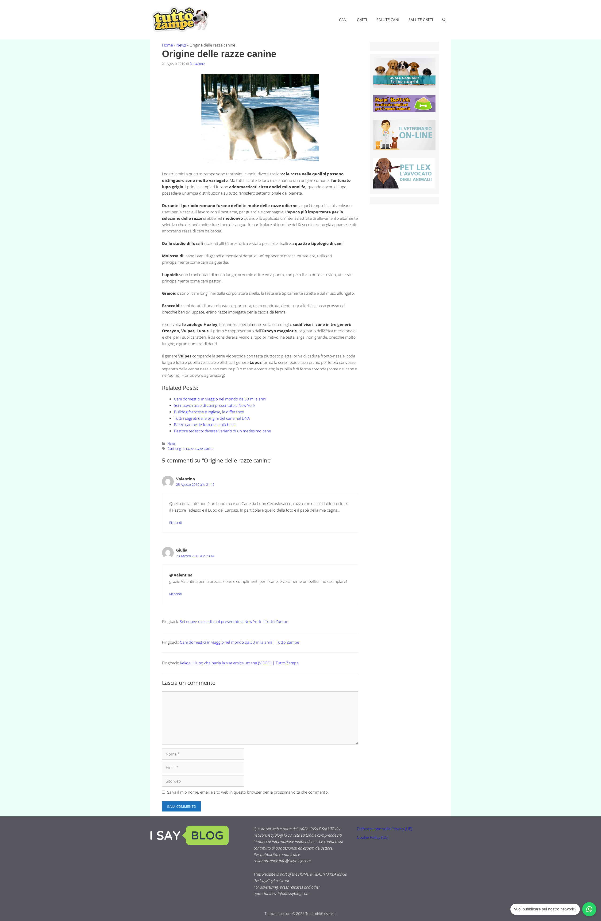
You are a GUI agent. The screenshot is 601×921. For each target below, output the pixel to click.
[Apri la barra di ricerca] (444, 20)
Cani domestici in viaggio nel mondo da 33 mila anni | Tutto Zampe (239, 642)
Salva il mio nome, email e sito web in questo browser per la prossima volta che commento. (248, 792)
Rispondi (175, 522)
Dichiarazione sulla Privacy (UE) (384, 828)
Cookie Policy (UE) (373, 837)
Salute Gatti (420, 19)
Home (167, 45)
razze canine (204, 448)
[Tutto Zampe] (179, 19)
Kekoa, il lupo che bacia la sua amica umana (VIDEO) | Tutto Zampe (239, 663)
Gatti (362, 19)
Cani (343, 19)
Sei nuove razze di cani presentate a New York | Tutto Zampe (234, 621)
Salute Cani (387, 19)
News (181, 45)
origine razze (184, 448)
